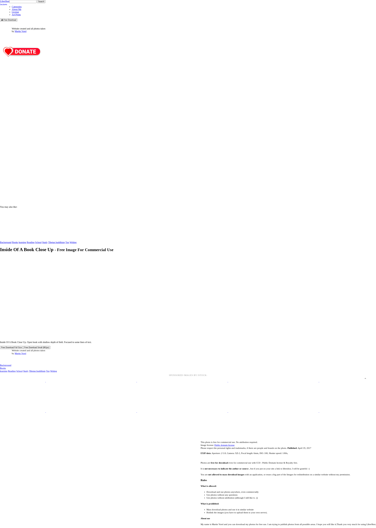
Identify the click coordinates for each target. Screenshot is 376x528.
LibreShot (4, 2)
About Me (16, 9)
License (15, 12)
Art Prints (16, 14)
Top (67, 242)
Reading (31, 242)
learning (22, 242)
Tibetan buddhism (56, 242)
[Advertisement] (88, 178)
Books (15, 242)
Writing (73, 242)
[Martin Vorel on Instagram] (16, 359)
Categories (17, 6)
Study (45, 242)
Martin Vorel (20, 31)
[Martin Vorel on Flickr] (24, 359)
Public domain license (224, 445)
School (38, 242)
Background (5, 242)
